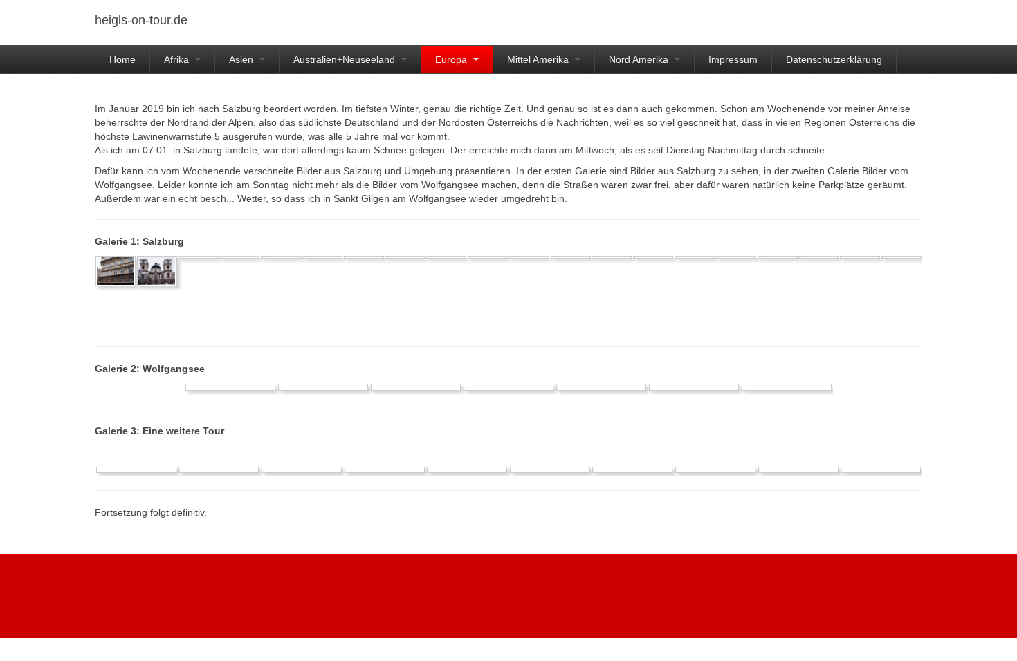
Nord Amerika (640, 59)
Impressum (733, 59)
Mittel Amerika (539, 59)
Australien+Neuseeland (345, 59)
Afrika (178, 59)
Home (122, 59)
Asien (242, 59)
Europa (452, 59)
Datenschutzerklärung (834, 59)
